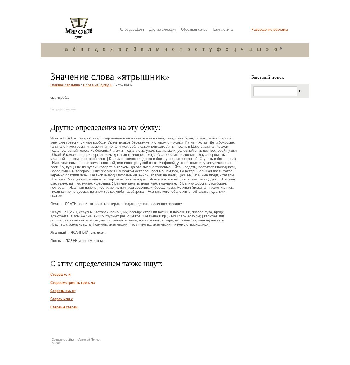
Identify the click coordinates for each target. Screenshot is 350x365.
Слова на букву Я (97, 85)
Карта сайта (223, 29)
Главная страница (65, 85)
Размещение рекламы (269, 29)
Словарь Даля (132, 29)
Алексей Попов (89, 339)
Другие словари (162, 29)
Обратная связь (194, 29)
